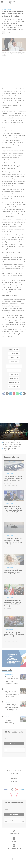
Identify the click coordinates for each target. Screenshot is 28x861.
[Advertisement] (14, 72)
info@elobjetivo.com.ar (14, 848)
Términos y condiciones (14, 770)
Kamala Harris (14, 378)
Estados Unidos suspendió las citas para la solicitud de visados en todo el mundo (13, 478)
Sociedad (7, 716)
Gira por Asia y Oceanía (14, 366)
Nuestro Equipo (14, 776)
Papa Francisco (14, 382)
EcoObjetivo (8, 689)
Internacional (6, 9)
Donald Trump (14, 362)
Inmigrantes (14, 374)
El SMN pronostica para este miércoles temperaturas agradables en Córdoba (11, 721)
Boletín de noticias (15, 732)
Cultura (7, 702)
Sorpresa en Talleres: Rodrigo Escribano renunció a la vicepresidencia (11, 448)
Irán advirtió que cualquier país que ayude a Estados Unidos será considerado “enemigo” (12, 603)
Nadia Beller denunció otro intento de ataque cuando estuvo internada (13, 572)
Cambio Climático (14, 357)
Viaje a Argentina (14, 386)
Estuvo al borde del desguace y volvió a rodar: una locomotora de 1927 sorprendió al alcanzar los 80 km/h (11, 708)
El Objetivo (9, 32)
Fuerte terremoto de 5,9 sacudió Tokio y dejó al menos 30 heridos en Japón (14, 634)
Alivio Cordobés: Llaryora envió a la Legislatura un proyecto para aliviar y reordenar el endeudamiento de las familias (13, 436)
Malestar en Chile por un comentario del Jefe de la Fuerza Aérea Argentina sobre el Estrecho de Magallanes (13, 509)
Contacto (14, 778)
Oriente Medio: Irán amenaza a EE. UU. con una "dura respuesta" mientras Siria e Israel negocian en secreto (13, 541)
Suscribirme (14, 744)
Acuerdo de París (14, 353)
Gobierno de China (14, 370)
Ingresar (14, 781)
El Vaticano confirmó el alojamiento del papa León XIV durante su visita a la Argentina (12, 442)
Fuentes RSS (14, 773)
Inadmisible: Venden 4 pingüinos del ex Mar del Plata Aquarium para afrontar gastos (12, 694)
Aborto (16, 349)
